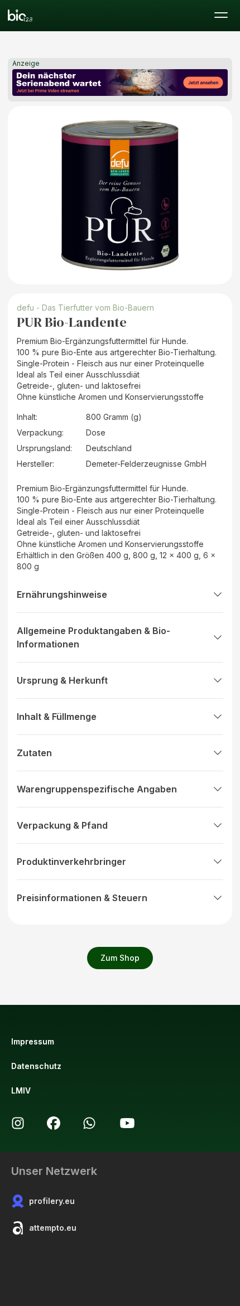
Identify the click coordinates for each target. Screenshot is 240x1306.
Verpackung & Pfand (62, 825)
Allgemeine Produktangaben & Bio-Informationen (93, 637)
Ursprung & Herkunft (62, 680)
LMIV (21, 1090)
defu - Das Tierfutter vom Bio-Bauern (85, 307)
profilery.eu (52, 1201)
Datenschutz (36, 1066)
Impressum (32, 1041)
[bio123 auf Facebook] (53, 1123)
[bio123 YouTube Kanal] (127, 1123)
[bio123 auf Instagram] (18, 1123)
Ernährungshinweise (62, 594)
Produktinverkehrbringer (71, 861)
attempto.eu (52, 1227)
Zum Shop (120, 957)
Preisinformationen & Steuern (82, 897)
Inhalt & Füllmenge (57, 716)
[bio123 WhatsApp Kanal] (89, 1123)
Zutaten (34, 752)
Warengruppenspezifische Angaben (97, 789)
